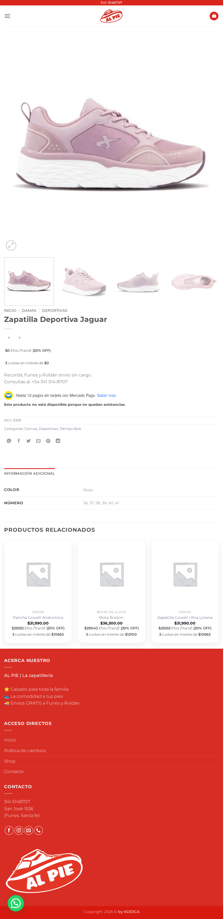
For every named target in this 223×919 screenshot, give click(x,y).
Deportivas (54, 310)
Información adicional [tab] (29, 473)
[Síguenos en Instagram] (18, 830)
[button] (7, 16)
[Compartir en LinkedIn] (58, 441)
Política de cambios (25, 750)
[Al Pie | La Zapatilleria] (111, 16)
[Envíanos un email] (28, 830)
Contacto (14, 771)
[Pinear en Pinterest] (48, 441)
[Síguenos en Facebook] (9, 830)
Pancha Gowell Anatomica (38, 617)
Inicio (10, 310)
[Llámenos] (38, 830)
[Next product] (9, 338)
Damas (29, 310)
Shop (10, 761)
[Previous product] (19, 338)
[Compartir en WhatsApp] (9, 441)
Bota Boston (111, 617)
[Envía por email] (38, 441)
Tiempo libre (70, 429)
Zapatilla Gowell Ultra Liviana (184, 617)
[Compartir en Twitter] (28, 441)
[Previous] (15, 144)
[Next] (208, 144)
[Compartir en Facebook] (18, 441)
